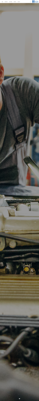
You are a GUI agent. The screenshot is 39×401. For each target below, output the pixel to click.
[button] (0, 202)
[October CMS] (35, 1)
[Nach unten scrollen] (19, 398)
